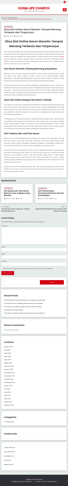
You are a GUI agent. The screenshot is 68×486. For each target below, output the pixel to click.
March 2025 (8, 402)
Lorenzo (20, 198)
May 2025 (7, 395)
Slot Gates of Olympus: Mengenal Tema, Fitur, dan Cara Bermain (24, 313)
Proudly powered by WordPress (22, 481)
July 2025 (7, 389)
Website (4, 261)
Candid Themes (52, 481)
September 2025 (9, 382)
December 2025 (9, 372)
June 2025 (7, 392)
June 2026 (7, 353)
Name (3, 247)
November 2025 (9, 376)
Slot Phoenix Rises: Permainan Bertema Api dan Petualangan (51, 193)
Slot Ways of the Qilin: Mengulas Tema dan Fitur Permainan (23, 306)
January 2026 (8, 369)
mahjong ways (8, 464)
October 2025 (8, 379)
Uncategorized (8, 26)
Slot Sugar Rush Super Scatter (13, 310)
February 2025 (9, 405)
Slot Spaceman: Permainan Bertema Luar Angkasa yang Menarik (17, 193)
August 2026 (8, 347)
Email (3, 254)
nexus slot (7, 460)
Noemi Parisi (19, 36)
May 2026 (7, 356)
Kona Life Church (34, 8)
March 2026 (8, 363)
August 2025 (8, 385)
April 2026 (7, 360)
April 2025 (7, 399)
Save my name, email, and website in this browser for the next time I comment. (28, 268)
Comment (4, 226)
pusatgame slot (9, 456)
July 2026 (7, 350)
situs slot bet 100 (9, 452)
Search (52, 282)
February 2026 (9, 366)
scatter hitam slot (9, 447)
